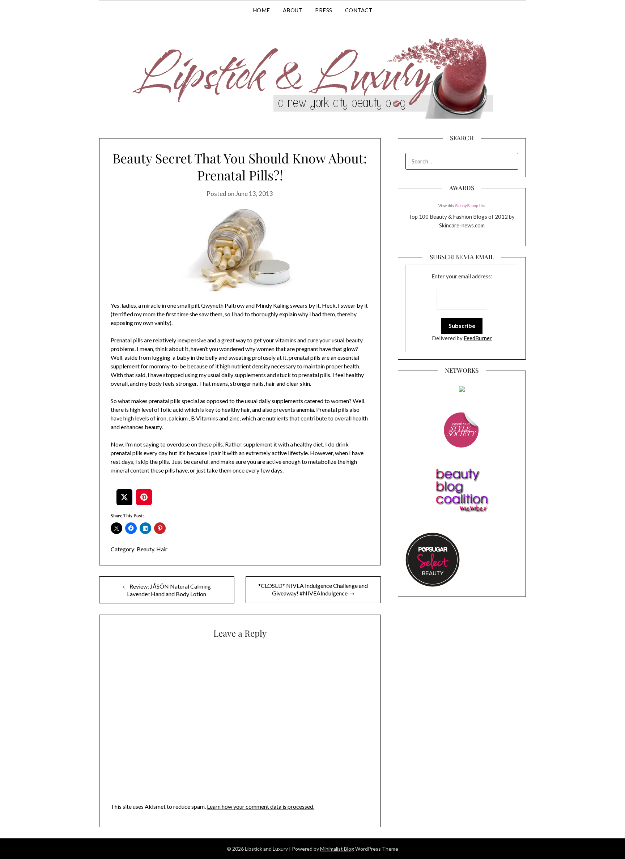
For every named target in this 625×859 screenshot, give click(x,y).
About (293, 10)
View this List (461, 206)
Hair (161, 549)
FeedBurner (478, 338)
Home (261, 10)
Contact (359, 10)
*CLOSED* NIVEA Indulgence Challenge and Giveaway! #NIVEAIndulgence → (313, 589)
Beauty (145, 549)
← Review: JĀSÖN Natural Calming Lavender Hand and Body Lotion (167, 590)
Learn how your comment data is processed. (260, 806)
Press (323, 10)
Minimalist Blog (337, 849)
